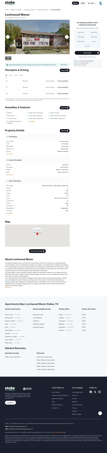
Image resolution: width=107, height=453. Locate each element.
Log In (83, 3)
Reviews (74, 401)
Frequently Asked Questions (60, 395)
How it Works (56, 392)
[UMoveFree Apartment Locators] (10, 389)
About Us (75, 395)
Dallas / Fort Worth (16, 9)
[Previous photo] (8, 37)
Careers (74, 398)
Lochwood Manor (17, 14)
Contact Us (55, 408)
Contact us (10, 402)
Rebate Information (57, 398)
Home (7, 9)
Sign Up (75, 3)
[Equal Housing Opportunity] (27, 388)
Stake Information (58, 432)
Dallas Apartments (29, 9)
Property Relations (57, 405)
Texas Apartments (77, 392)
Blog (53, 401)
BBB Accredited (76, 414)
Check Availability (62, 81)
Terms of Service (77, 405)
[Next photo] (67, 37)
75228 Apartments (42, 9)
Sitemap (74, 411)
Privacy (74, 408)
